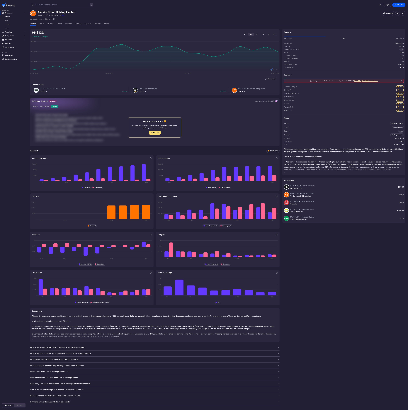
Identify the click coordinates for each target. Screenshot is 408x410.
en (380, 5)
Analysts (98, 24)
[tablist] (14, 405)
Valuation (68, 24)
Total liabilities (225, 187)
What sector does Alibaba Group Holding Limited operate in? (54, 359)
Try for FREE (154, 133)
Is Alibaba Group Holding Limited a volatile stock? (50, 402)
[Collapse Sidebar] (24, 5)
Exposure (88, 24)
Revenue (87, 187)
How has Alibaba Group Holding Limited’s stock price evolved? (55, 396)
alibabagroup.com (397, 135)
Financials (50, 24)
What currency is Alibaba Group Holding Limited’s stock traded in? (57, 366)
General (33, 24)
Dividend (78, 24)
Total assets (212, 187)
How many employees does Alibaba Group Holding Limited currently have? (60, 384)
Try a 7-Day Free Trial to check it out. (366, 81)
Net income (98, 187)
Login (387, 5)
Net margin (226, 264)
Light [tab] (21, 405)
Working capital (227, 226)
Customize (272, 79)
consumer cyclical (397, 123)
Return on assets (82, 302)
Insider (106, 24)
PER (219, 302)
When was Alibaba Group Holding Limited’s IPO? (49, 372)
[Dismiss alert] (402, 81)
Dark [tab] (9, 405)
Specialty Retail (398, 127)
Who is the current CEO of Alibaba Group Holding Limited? (54, 378)
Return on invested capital (101, 302)
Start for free (399, 5)
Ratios (60, 24)
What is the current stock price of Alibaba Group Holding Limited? (57, 390)
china (401, 131)
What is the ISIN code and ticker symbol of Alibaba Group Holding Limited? (60, 353)
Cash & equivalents (212, 226)
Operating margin (212, 264)
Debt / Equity (101, 264)
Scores (41, 24)
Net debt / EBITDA (86, 264)
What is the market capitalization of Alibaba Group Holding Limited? (57, 347)
